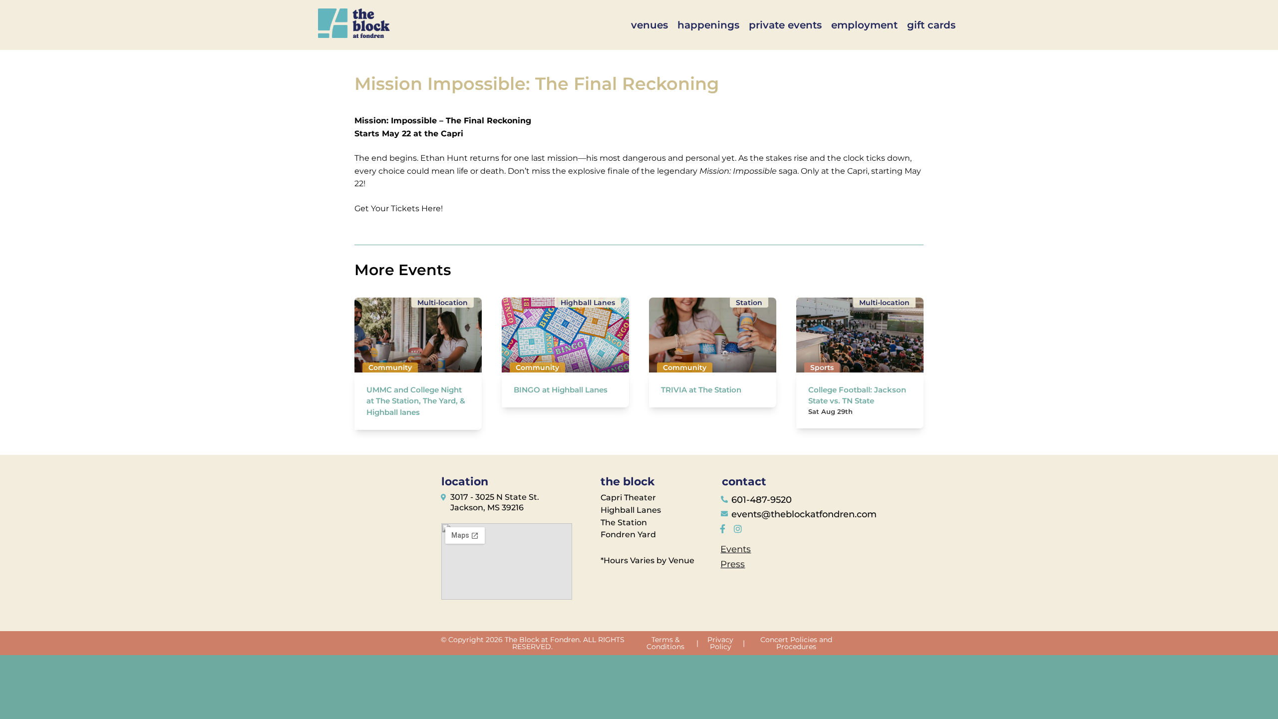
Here (431, 208)
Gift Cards (931, 25)
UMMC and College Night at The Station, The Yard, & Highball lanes (415, 401)
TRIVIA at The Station (701, 389)
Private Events (785, 25)
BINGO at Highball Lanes (561, 389)
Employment (864, 25)
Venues (649, 25)
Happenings (708, 25)
